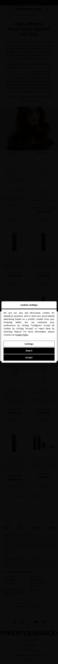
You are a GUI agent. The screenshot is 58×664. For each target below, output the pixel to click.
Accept (29, 357)
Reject (29, 350)
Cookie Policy (21, 335)
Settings (29, 344)
